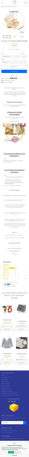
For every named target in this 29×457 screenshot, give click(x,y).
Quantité (22, 53)
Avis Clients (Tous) (4, 381)
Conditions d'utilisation (5, 387)
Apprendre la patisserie (5, 385)
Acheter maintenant (14, 71)
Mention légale (4, 377)
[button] (14, 43)
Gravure (3, 59)
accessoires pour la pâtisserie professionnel (14, 183)
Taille (2, 53)
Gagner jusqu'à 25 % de (14, 438)
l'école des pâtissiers (5, 383)
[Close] (27, 442)
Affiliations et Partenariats (6, 389)
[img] (10, 282)
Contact (6, 235)
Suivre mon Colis (4, 379)
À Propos (3, 375)
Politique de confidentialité (12, 449)
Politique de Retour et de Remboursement (9, 393)
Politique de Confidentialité (6, 391)
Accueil (2, 6)
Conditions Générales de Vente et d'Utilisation (10, 395)
